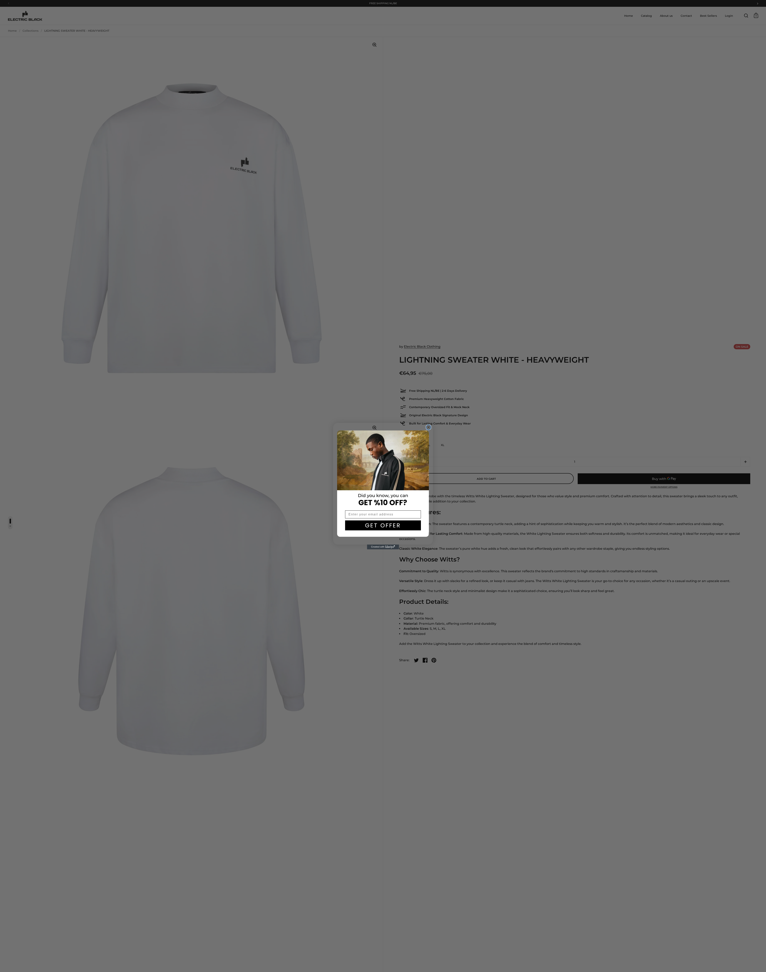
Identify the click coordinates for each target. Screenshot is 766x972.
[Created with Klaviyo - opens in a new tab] (383, 547)
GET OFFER (383, 525)
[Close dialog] (428, 427)
